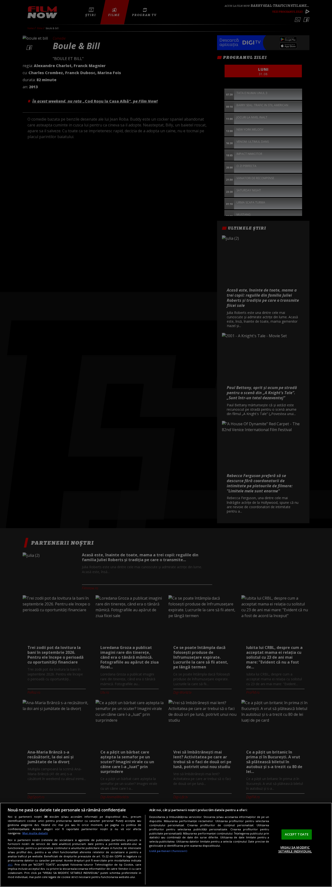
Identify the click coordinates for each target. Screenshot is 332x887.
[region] (166, 845)
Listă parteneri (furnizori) (168, 851)
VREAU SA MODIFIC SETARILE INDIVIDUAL (295, 849)
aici (10, 864)
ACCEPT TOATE (297, 834)
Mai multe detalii (35, 833)
